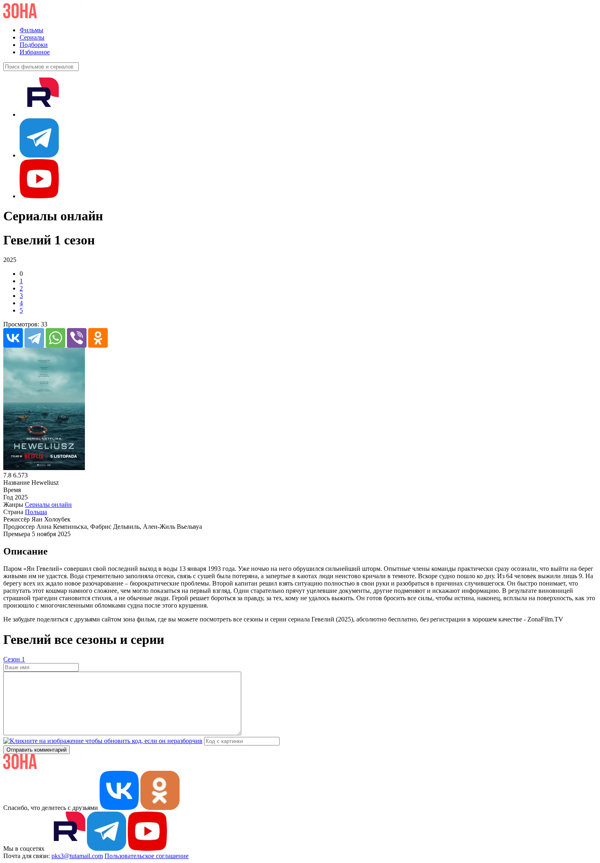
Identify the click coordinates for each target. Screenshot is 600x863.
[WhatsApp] (55, 338)
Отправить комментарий (37, 750)
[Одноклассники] (98, 338)
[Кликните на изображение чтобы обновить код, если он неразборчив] (102, 740)
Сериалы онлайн (48, 504)
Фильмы (31, 30)
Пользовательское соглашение (146, 855)
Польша (36, 511)
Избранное (35, 52)
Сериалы (32, 37)
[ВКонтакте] (13, 338)
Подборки (34, 44)
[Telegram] (34, 338)
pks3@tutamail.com (77, 855)
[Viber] (77, 338)
